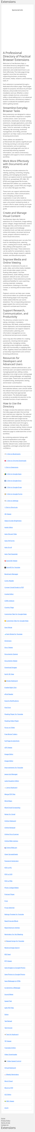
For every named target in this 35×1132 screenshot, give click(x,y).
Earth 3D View (9, 674)
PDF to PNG (8, 881)
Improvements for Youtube (13, 768)
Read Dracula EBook (11, 921)
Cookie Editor (9, 594)
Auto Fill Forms (9, 541)
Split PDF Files (9, 1008)
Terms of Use (5, 1123)
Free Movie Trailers (10, 734)
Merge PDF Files (9, 794)
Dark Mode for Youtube (14, 634)
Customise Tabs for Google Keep (15, 614)
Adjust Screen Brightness (13, 521)
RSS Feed (7, 954)
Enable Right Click (10, 687)
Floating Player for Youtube (13, 714)
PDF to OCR (8, 874)
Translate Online (10, 1048)
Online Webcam (11, 848)
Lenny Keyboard (11, 788)
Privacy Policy (5, 1121)
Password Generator (11, 861)
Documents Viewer (10, 661)
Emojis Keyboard (12, 681)
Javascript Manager (11, 774)
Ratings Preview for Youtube (14, 914)
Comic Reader (9, 581)
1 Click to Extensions (11, 467)
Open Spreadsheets (11, 854)
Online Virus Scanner (11, 834)
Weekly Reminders (12, 1074)
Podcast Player (9, 894)
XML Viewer (10, 1101)
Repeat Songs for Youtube (15, 941)
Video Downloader (10, 1054)
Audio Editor (8, 527)
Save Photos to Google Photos (14, 974)
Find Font (7, 708)
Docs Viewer (8, 647)
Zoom (6, 1108)
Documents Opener (11, 654)
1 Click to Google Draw (14, 487)
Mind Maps (8, 801)
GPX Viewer (8, 748)
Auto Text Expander (11, 554)
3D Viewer (7, 514)
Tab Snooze (8, 1028)
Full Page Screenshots (11, 741)
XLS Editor (7, 1094)
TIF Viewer (7, 1041)
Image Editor (8, 754)
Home (3, 1118)
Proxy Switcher (9, 908)
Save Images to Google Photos (14, 968)
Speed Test (8, 1001)
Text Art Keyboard (12, 1034)
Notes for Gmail (9, 814)
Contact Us (5, 1125)
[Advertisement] (17, 30)
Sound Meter (8, 994)
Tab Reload (8, 1021)
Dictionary (7, 641)
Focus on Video (9, 728)
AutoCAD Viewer (11, 561)
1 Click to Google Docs (13, 481)
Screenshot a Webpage (12, 988)
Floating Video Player (11, 721)
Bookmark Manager (11, 574)
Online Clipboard (10, 821)
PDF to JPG (8, 868)
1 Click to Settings (12, 501)
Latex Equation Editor (11, 781)
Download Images (10, 667)
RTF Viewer (8, 961)
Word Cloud (8, 1081)
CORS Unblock (9, 601)
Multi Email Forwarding (12, 808)
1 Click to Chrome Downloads (16, 461)
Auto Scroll (8, 547)
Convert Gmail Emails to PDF (14, 587)
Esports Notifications (11, 701)
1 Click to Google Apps (13, 474)
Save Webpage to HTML (12, 981)
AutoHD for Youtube (13, 567)
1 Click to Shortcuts (11, 507)
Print (6, 901)
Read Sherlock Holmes (12, 928)
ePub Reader (8, 694)
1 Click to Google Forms (14, 494)
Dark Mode (8, 627)
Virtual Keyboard (10, 1068)
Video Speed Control (14, 1061)
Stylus (6, 1014)
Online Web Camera (11, 841)
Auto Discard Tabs (10, 534)
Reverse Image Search (12, 948)
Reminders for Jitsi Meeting (13, 934)
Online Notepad (9, 828)
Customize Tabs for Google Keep (17, 621)
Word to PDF (8, 1088)
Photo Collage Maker (11, 888)
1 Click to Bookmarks (13, 454)
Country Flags (9, 607)
